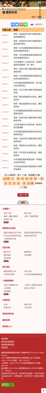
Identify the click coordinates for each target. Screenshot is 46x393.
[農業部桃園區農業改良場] (13, 10)
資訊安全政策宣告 (7, 341)
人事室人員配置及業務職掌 (35, 285)
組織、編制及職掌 (11, 216)
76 (18, 183)
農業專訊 (27, 252)
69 (31, 179)
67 (22, 179)
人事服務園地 (8, 281)
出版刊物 (6, 248)
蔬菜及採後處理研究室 (33, 233)
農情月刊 (7, 252)
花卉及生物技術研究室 (12, 236)
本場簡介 (6, 209)
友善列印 (38, 24)
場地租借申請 (8, 314)
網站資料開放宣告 (7, 344)
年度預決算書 (9, 274)
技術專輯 (7, 258)
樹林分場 (27, 304)
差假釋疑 (7, 291)
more (6, 222)
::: (3, 206)
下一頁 (30, 183)
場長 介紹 (7, 213)
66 (18, 179)
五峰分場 (27, 307)
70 (35, 179)
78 (24, 183)
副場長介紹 (8, 219)
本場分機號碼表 (27, 363)
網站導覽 (4, 339)
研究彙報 (27, 255)
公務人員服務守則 (11, 285)
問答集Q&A (7, 326)
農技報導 (7, 255)
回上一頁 (23, 195)
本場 (5, 304)
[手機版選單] (43, 17)
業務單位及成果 (9, 228)
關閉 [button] (23, 203)
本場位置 (4, 347)
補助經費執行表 (10, 271)
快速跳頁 (38, 183)
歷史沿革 (27, 213)
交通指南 (6, 300)
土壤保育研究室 (10, 239)
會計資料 (6, 267)
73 (6, 183)
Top (43, 390)
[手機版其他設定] (39, 2)
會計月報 (27, 271)
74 (10, 183)
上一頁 (6, 179)
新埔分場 (7, 307)
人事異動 (7, 288)
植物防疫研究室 (30, 236)
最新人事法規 (29, 288)
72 (42, 179)
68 (27, 179)
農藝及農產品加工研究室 (13, 233)
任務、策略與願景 (31, 216)
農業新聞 (6, 320)
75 (14, 183)
